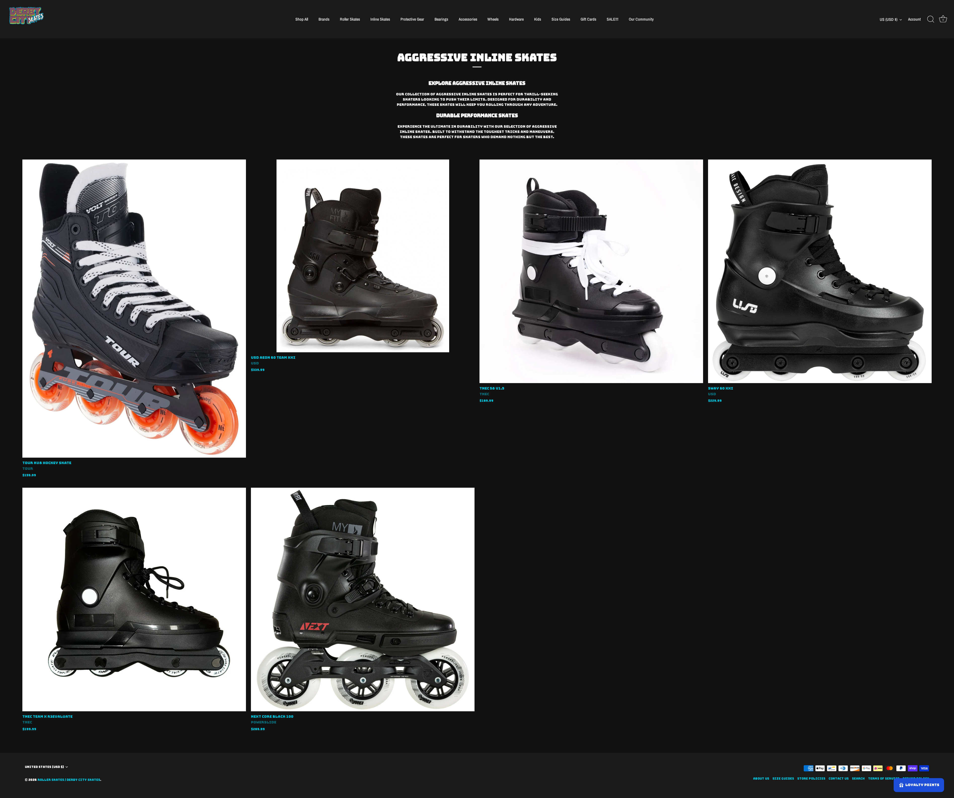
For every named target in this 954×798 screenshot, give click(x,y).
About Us (761, 779)
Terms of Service (883, 779)
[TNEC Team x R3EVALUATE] (134, 599)
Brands (323, 19)
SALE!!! (612, 19)
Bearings (441, 19)
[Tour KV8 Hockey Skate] (134, 309)
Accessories (468, 19)
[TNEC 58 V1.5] (591, 271)
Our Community (641, 19)
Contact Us (839, 779)
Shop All (301, 19)
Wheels (493, 19)
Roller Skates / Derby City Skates (69, 780)
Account (914, 19)
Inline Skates (380, 19)
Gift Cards (588, 19)
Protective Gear (412, 19)
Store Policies (811, 779)
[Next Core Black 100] (363, 599)
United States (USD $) (44, 767)
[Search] (930, 19)
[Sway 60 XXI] (820, 271)
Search (858, 779)
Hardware (516, 19)
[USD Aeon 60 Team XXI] (363, 256)
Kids (537, 19)
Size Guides (561, 19)
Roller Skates (350, 19)
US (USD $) (888, 19)
